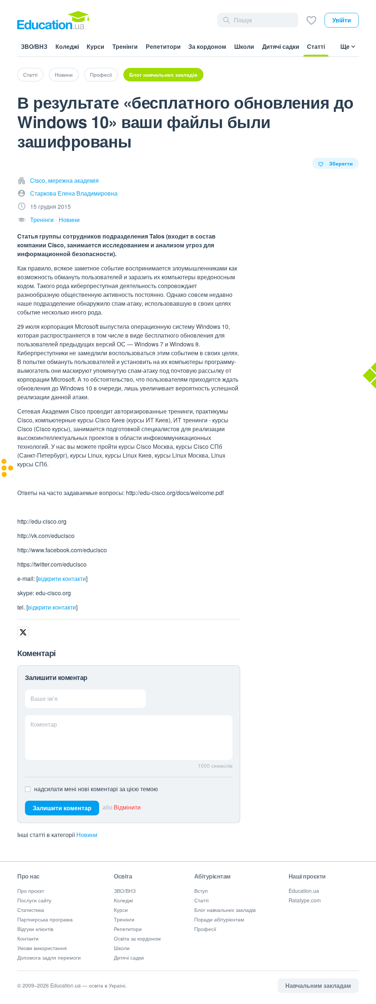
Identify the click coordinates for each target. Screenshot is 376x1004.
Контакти (28, 938)
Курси (121, 909)
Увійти (341, 20)
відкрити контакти (62, 578)
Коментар (43, 724)
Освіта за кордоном (137, 938)
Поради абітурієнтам (219, 919)
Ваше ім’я (44, 698)
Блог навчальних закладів (163, 74)
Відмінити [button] (127, 807)
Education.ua (304, 890)
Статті (30, 74)
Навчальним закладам (318, 985)
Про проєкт (30, 890)
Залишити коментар (62, 808)
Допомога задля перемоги (49, 957)
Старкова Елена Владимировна (74, 193)
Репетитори (128, 928)
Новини (64, 74)
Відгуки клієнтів (35, 928)
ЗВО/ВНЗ (124, 890)
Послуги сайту (34, 900)
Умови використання (42, 948)
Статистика (30, 909)
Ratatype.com (305, 900)
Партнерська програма (45, 919)
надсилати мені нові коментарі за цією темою (96, 789)
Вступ (201, 890)
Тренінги (42, 219)
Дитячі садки (129, 957)
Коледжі (123, 900)
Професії (101, 74)
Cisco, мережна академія (64, 180)
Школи (122, 948)
